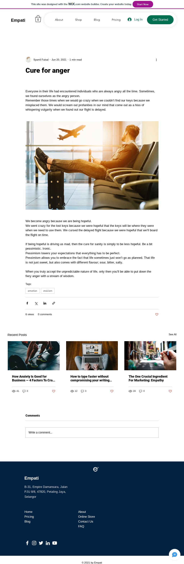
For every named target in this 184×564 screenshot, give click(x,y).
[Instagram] (34, 543)
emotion (32, 290)
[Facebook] (27, 543)
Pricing (29, 516)
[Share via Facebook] (27, 303)
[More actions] (156, 59)
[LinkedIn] (48, 543)
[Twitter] (41, 543)
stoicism (47, 290)
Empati (18, 20)
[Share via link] (53, 303)
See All (172, 334)
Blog (27, 521)
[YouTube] (55, 543)
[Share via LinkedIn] (45, 303)
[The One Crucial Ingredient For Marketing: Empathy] (150, 355)
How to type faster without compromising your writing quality (89, 378)
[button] (38, 18)
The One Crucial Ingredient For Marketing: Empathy (148, 378)
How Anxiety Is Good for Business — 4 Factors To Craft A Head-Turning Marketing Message (33, 378)
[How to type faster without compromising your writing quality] (92, 355)
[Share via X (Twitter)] (36, 303)
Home (28, 512)
